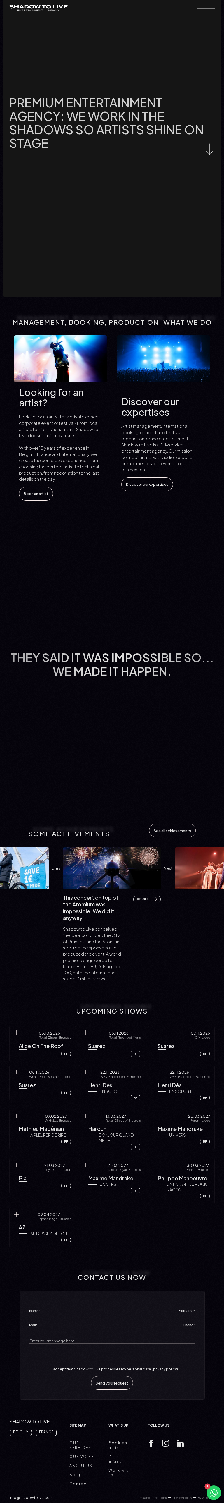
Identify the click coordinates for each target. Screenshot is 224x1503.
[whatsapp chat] (213, 1492)
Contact (79, 1483)
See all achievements (172, 830)
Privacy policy (182, 1497)
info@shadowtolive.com (31, 1497)
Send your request (112, 1383)
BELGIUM (21, 1432)
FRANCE (46, 1432)
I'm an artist (115, 1459)
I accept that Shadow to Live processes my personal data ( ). (115, 1369)
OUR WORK (81, 1456)
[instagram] (165, 1443)
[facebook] (151, 1443)
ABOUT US (80, 1465)
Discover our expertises (147, 484)
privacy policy (165, 1369)
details (143, 898)
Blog (74, 1474)
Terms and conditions (151, 1497)
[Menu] (206, 8)
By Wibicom (206, 1497)
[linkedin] (180, 1443)
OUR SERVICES (80, 1445)
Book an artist (36, 493)
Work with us (119, 1472)
